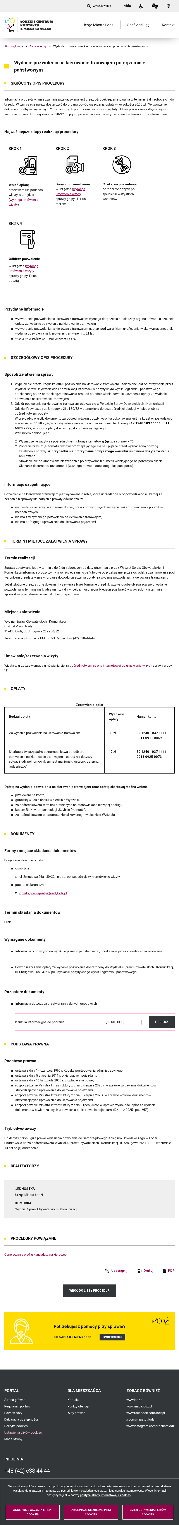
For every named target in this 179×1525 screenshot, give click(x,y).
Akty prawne (76, 1413)
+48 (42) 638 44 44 (27, 1470)
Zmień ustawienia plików (148, 1512)
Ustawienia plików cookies (23, 1432)
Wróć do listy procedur (89, 1290)
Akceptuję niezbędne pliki (91, 1512)
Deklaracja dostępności (21, 1419)
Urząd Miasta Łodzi (98, 25)
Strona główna (13, 46)
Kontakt (168, 25)
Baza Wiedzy (38, 46)
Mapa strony (13, 1439)
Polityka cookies (16, 1426)
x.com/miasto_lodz (140, 1419)
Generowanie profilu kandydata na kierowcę (35, 1255)
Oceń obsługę (138, 25)
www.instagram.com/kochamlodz (150, 1426)
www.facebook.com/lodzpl (145, 1413)
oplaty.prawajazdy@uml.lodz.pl (43, 893)
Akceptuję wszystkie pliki (32, 1512)
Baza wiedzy (13, 1413)
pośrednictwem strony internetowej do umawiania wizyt (110, 666)
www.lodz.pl (134, 1400)
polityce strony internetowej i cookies (105, 1495)
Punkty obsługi (78, 1406)
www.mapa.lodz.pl (139, 1406)
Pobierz (165, 1022)
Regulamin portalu (17, 1406)
